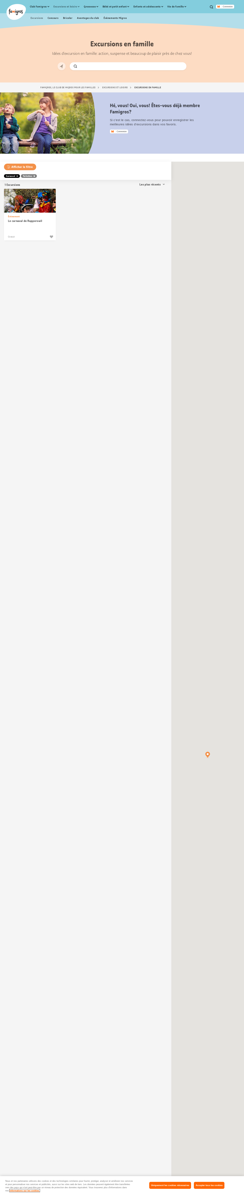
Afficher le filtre (22, 167)
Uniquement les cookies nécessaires (170, 1185)
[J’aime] (51, 237)
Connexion (228, 6)
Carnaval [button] (10, 176)
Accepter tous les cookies (209, 1185)
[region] (122, 1185)
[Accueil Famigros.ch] (16, 12)
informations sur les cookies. (25, 1190)
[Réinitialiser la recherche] (181, 66)
